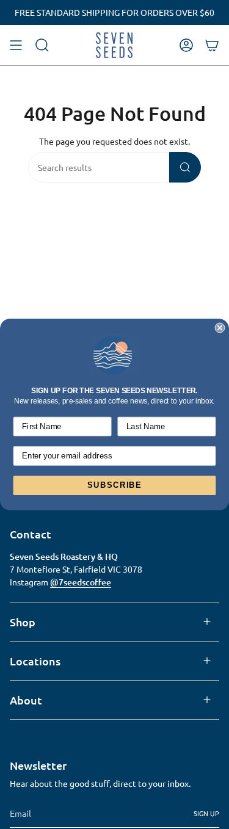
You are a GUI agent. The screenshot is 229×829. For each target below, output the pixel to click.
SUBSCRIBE (114, 485)
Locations (35, 661)
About (26, 700)
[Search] (185, 167)
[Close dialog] (220, 328)
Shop (22, 622)
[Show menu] (16, 45)
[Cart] (212, 45)
